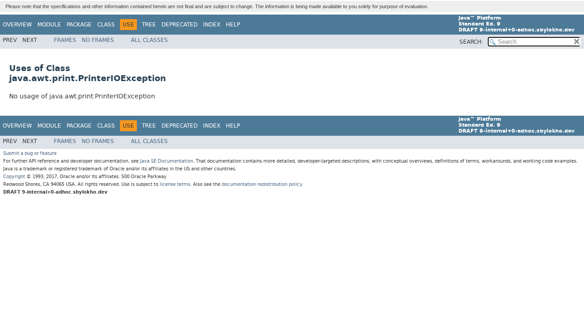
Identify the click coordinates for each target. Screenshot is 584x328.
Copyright (14, 176)
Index (211, 24)
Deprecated (180, 24)
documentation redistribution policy (262, 184)
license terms (175, 184)
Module (49, 24)
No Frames (98, 40)
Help (233, 24)
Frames (65, 40)
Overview (17, 24)
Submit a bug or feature (30, 153)
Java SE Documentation (166, 161)
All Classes (149, 40)
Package (79, 24)
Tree (149, 24)
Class (106, 24)
